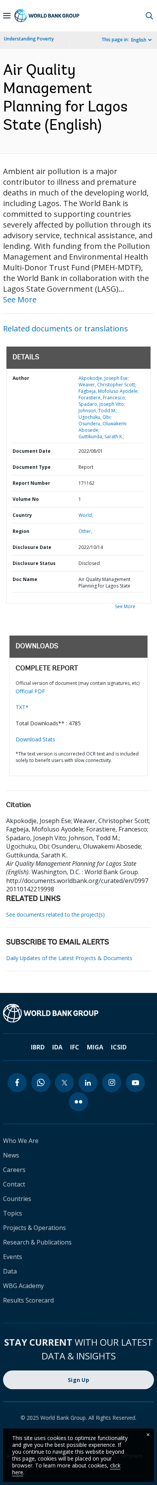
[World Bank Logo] (46, 15)
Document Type (32, 467)
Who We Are (20, 1140)
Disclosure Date (32, 547)
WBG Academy (23, 1286)
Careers (14, 1169)
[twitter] (64, 1082)
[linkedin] (88, 1082)
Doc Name (25, 579)
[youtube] (135, 1082)
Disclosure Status (34, 563)
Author (21, 378)
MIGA (95, 1047)
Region (21, 531)
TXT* (22, 707)
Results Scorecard (28, 1300)
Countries (17, 1198)
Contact (14, 1184)
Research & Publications (37, 1242)
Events (12, 1257)
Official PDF (30, 691)
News (11, 1155)
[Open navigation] (7, 15)
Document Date (32, 451)
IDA (57, 1047)
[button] (149, 15)
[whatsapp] (40, 1082)
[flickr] (78, 1101)
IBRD (38, 1047)
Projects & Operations (34, 1228)
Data (10, 1271)
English (138, 40)
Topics (12, 1213)
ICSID (119, 1047)
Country (22, 515)
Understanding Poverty (29, 39)
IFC (74, 1047)
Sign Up (78, 1379)
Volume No (26, 499)
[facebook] (17, 1082)
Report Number (31, 483)
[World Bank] (78, 1013)
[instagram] (111, 1082)
